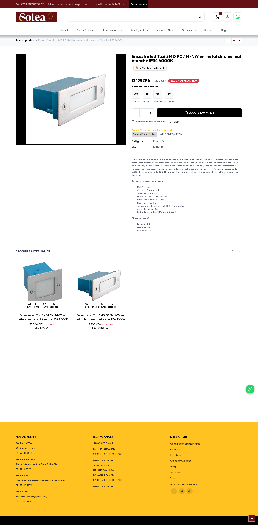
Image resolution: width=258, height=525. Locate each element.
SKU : (134, 146)
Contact (175, 449)
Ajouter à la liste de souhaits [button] (151, 121)
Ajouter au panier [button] (201, 112)
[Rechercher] (201, 16)
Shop (173, 478)
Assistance (176, 472)
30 (169, 94)
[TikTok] (189, 491)
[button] (232, 251)
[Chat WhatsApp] (250, 389)
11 (147, 94)
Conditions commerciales (185, 443)
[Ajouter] (150, 113)
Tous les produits (25, 40)
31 (54, 303)
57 (158, 94)
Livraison (175, 455)
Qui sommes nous (180, 460)
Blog (173, 466)
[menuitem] (64, 30)
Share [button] (177, 121)
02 (136, 94)
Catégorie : (138, 141)
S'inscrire (227, 16)
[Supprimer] (135, 113)
